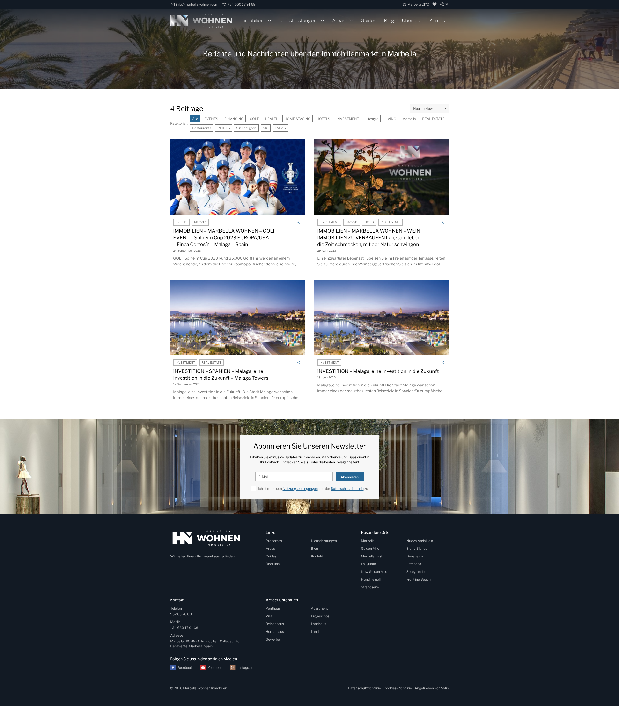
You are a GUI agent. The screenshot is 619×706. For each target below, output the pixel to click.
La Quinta (368, 564)
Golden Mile (370, 548)
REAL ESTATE (433, 119)
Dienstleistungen (298, 20)
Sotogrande (415, 572)
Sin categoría (246, 128)
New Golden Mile (374, 572)
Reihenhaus (275, 624)
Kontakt (438, 20)
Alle (195, 119)
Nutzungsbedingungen (300, 488)
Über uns (412, 20)
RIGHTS (223, 128)
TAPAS (280, 128)
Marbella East (371, 556)
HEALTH (271, 119)
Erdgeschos (320, 616)
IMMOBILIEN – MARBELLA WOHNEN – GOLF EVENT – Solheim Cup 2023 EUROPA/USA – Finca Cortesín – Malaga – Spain (224, 237)
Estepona (413, 564)
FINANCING (233, 119)
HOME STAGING (297, 119)
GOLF (254, 119)
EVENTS (211, 119)
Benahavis (414, 556)
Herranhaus (275, 631)
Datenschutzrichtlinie (347, 488)
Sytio (445, 688)
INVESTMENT (347, 119)
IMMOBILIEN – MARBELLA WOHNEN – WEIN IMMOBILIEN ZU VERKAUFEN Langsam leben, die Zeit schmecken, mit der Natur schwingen (369, 237)
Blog (389, 20)
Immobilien (251, 20)
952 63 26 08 (181, 614)
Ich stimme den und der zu (313, 488)
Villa (269, 616)
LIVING (390, 119)
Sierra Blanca (416, 548)
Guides (368, 20)
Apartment (319, 608)
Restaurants (201, 128)
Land (315, 631)
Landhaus (318, 624)
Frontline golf (371, 579)
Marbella (409, 119)
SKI (265, 128)
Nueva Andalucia (419, 541)
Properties (274, 541)
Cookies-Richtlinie (398, 688)
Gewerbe (273, 639)
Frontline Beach (418, 579)
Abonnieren (350, 477)
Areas (338, 20)
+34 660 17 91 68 (184, 628)
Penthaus (273, 608)
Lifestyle (371, 119)
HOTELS (323, 119)
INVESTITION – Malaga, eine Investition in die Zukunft (378, 371)
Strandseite (370, 587)
